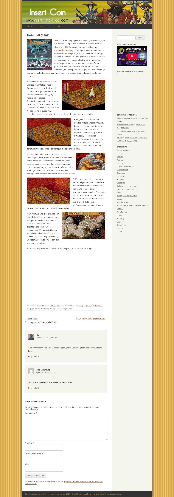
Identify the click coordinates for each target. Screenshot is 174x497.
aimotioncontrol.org (125, 125)
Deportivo (121, 173)
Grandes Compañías (125, 189)
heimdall (98, 305)
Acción (119, 153)
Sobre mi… (57, 26)
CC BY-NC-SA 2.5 (72, 494)
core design (89, 305)
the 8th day (42, 309)
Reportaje (121, 218)
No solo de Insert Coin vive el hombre (132, 205)
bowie (119, 138)
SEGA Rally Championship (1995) (91, 318)
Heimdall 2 (46, 233)
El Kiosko (120, 179)
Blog (29, 26)
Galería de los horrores (126, 186)
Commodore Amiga (63, 50)
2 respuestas (66, 309)
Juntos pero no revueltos (127, 195)
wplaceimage (122, 118)
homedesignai (123, 131)
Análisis (52, 305)
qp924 (119, 141)
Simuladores (122, 225)
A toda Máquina (123, 150)
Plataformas (122, 212)
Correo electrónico (34, 453)
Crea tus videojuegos (125, 166)
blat (38, 335)
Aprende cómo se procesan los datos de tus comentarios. (64, 482)
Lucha (119, 199)
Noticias (120, 208)
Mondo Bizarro (123, 202)
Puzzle (119, 215)
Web (27, 464)
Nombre (29, 443)
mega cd (30, 309)
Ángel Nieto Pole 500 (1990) (136, 138)
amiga (81, 305)
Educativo (121, 176)
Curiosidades (122, 169)
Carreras (120, 163)
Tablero (120, 228)
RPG (58, 305)
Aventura (121, 160)
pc (36, 309)
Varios (119, 231)
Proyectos (42, 26)
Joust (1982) (31, 318)
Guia (119, 192)
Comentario (31, 413)
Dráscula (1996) (131, 141)
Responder (33, 356)
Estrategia (121, 182)
